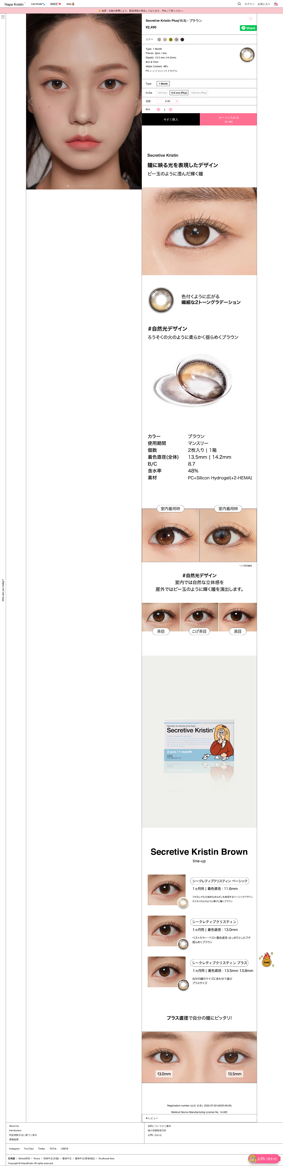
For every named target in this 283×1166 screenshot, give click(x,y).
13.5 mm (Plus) (179, 92)
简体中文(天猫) (51, 1158)
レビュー (153, 1118)
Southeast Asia (106, 1158)
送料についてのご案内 (159, 1126)
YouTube (29, 1148)
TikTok (52, 1148)
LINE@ (64, 1148)
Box (148, 109)
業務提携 (13, 1139)
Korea (37, 1158)
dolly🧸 (70, 3)
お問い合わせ (155, 1135)
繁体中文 (67, 1158)
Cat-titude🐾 (38, 3)
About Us (14, 1126)
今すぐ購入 (171, 119)
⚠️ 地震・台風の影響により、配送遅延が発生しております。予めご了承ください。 (141, 10)
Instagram (14, 1148)
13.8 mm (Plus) (199, 92)
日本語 (11, 1158)
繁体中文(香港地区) (85, 1158)
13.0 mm (162, 92)
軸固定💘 (55, 3)
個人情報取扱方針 (157, 1130)
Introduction (15, 1130)
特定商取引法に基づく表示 (23, 1135)
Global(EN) (24, 1158)
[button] (137, 101)
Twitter (41, 1148)
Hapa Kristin (14, 4)
